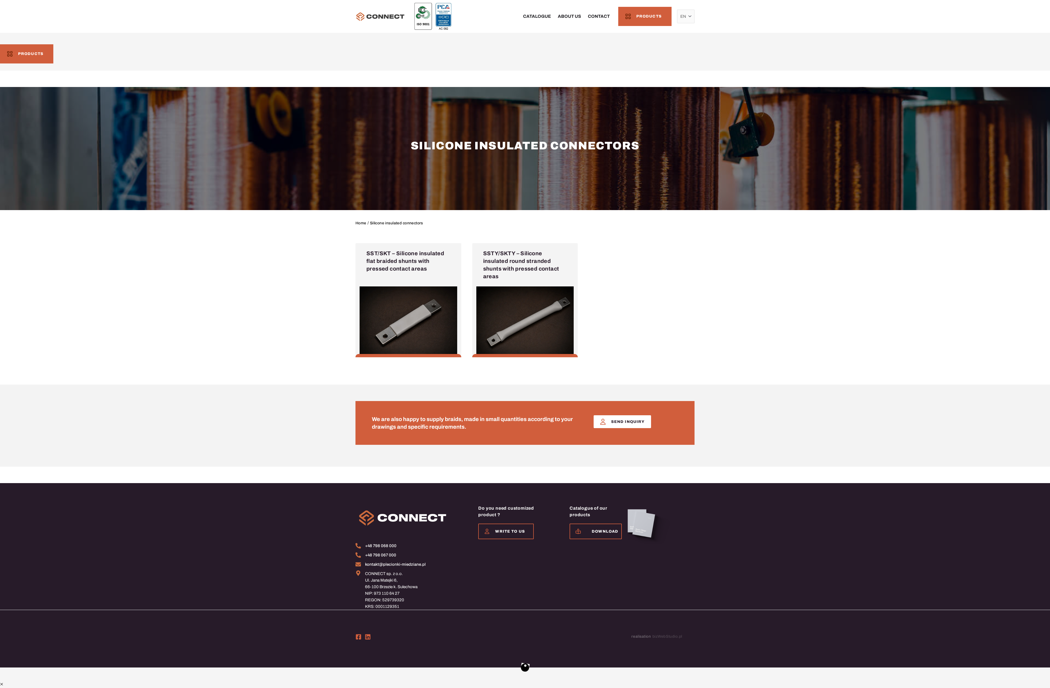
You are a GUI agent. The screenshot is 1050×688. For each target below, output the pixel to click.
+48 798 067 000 (380, 555)
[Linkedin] (368, 637)
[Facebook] (358, 637)
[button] (1, 684)
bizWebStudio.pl (667, 636)
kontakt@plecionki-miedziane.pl (395, 564)
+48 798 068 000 (380, 546)
